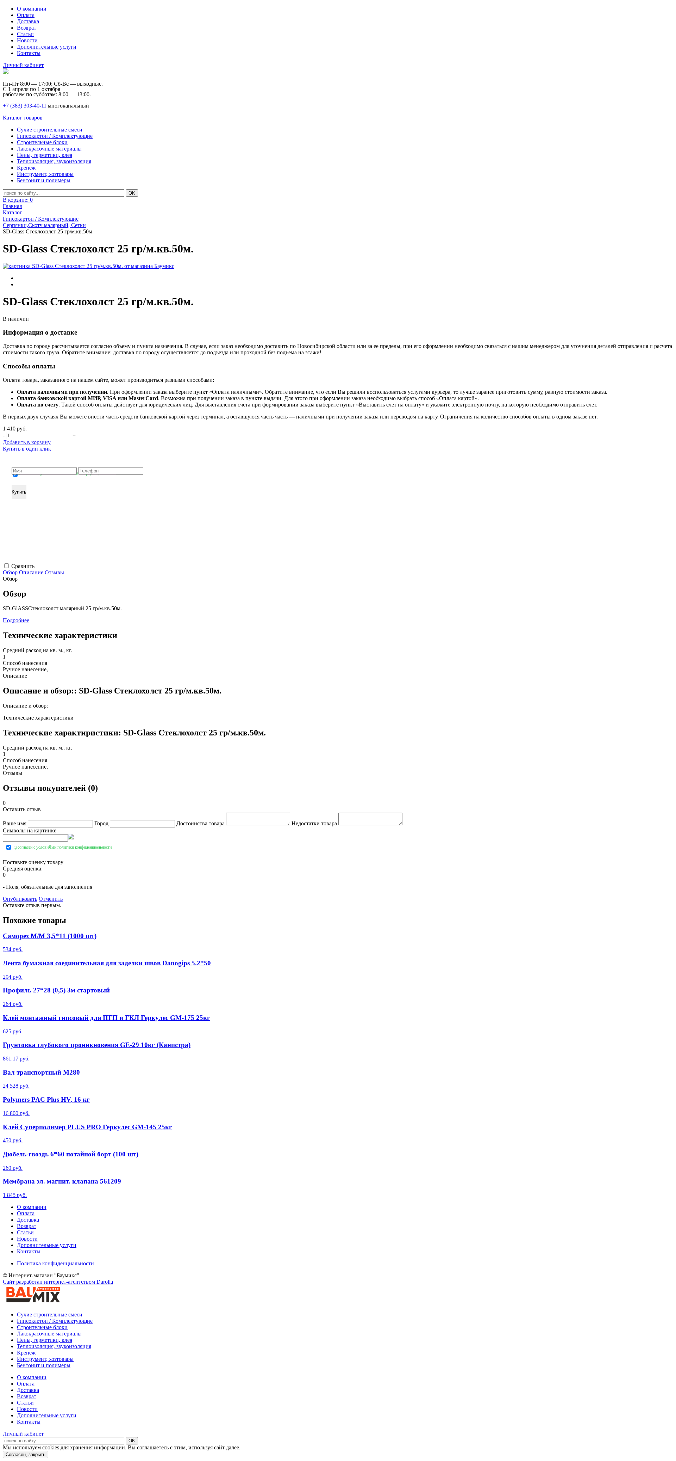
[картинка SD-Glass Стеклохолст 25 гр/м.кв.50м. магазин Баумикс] (88, 266)
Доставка (28, 21)
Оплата (26, 15)
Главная (12, 206)
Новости (27, 40)
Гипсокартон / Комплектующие (55, 136)
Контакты (28, 53)
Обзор (10, 572)
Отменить (51, 899)
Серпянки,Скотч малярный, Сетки (44, 225)
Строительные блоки (42, 142)
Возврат (26, 28)
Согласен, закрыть (25, 1454)
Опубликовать (20, 899)
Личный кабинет (23, 65)
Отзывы (54, 572)
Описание (31, 572)
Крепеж (26, 168)
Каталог (12, 212)
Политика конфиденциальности (55, 1263)
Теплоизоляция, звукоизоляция (54, 161)
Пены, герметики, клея (44, 155)
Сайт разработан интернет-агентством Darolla (58, 1282)
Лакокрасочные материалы (49, 149)
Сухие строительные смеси (49, 130)
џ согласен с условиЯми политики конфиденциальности (67, 473)
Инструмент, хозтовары (45, 174)
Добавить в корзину (27, 442)
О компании (31, 9)
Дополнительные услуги (46, 47)
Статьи (25, 34)
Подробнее (16, 620)
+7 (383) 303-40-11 (24, 106)
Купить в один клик (27, 449)
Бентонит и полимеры (43, 180)
